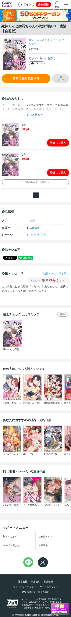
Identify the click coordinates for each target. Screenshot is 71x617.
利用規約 (35, 581)
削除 (62, 314)
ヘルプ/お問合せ (11, 545)
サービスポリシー (49, 587)
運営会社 (22, 581)
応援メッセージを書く (56, 273)
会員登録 (43, 4)
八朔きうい (48, 39)
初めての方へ (10, 536)
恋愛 (32, 220)
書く (52, 58)
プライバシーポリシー (24, 587)
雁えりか (34, 39)
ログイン (26, 4)
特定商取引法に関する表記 (35, 592)
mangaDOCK (38, 234)
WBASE (34, 227)
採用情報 (48, 581)
